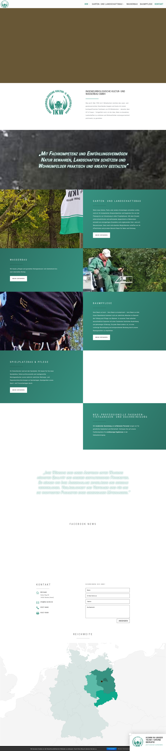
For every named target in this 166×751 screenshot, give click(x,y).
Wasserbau (132, 4)
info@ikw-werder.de (46, 602)
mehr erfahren (101, 235)
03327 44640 (44, 607)
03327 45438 (44, 612)
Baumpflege (146, 4)
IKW (86, 4)
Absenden (123, 621)
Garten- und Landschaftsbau (107, 4)
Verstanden (111, 749)
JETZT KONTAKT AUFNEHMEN (154, 745)
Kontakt (159, 4)
